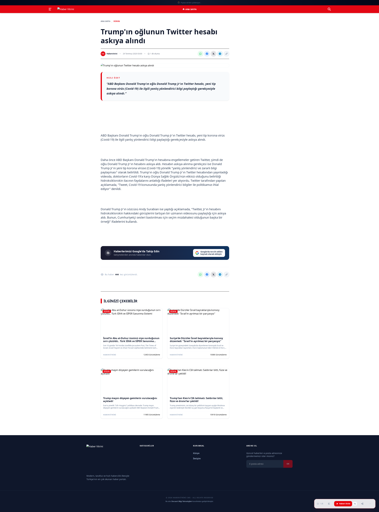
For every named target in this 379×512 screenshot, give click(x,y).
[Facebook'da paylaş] (207, 53)
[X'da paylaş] (213, 53)
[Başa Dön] (370, 503)
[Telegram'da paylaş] (220, 53)
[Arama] (329, 9)
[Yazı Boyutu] (329, 503)
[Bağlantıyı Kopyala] (226, 53)
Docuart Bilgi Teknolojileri (181, 501)
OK (288, 464)
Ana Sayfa (191, 9)
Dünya (117, 21)
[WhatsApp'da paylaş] (200, 53)
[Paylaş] (362, 503)
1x (355, 504)
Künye (196, 453)
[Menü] (50, 9)
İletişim (197, 458)
